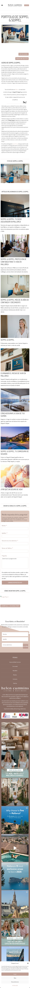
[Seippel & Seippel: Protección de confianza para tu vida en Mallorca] (15, 245)
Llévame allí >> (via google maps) (10, 606)
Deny (15, 978)
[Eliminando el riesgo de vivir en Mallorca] (15, 359)
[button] (28, 963)
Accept (15, 974)
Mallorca (17, 89)
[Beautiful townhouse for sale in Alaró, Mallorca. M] (15, 848)
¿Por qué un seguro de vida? (12, 489)
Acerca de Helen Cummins (15, 662)
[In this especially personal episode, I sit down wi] (15, 764)
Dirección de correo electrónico (10, 540)
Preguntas (4, 556)
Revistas (15, 675)
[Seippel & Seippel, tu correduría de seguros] (15, 438)
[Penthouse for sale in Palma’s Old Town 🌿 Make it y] (15, 904)
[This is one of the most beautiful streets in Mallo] (15, 792)
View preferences (15, 982)
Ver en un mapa (23, 54)
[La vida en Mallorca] (15, 5)
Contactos (15, 679)
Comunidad (15, 666)
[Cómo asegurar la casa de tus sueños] (15, 400)
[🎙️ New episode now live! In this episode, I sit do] (15, 932)
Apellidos (4, 533)
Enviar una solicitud (22, 58)
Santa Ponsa (15, 144)
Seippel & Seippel (7, 340)
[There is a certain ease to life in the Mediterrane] (15, 736)
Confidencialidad (15, 985)
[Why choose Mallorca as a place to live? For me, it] (15, 820)
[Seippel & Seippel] (15, 326)
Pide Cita (15, 683)
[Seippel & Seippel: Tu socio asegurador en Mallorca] (15, 205)
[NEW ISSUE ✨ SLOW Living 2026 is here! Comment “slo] (15, 960)
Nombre (4, 525)
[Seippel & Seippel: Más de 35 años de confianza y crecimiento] (15, 286)
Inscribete (27, 5)
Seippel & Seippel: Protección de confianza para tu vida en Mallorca (13, 261)
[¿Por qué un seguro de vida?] (15, 476)
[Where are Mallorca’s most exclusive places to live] (15, 876)
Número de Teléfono (7, 548)
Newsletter (15, 670)
